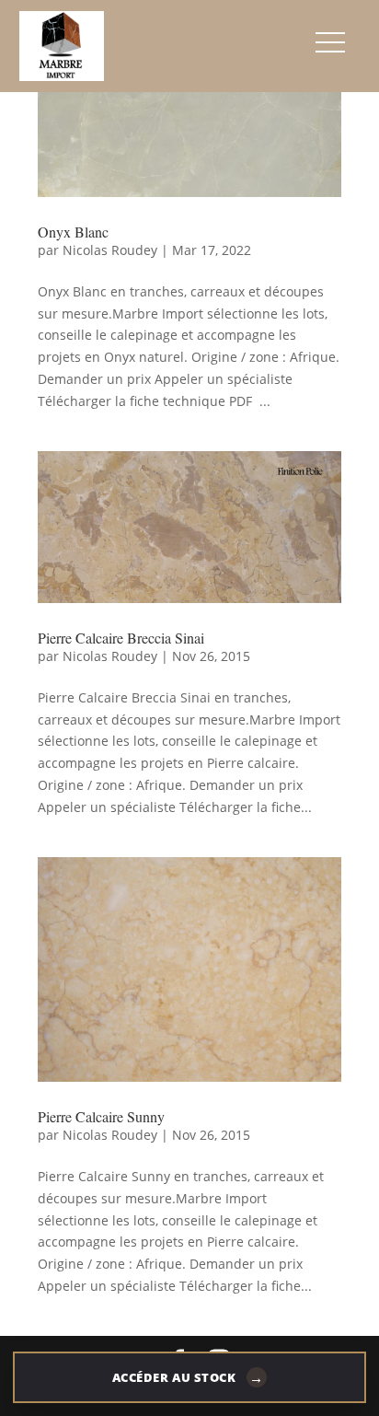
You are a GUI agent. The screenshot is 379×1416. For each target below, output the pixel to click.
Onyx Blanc (73, 231)
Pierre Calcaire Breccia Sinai (121, 637)
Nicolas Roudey (110, 250)
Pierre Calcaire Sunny (101, 1116)
